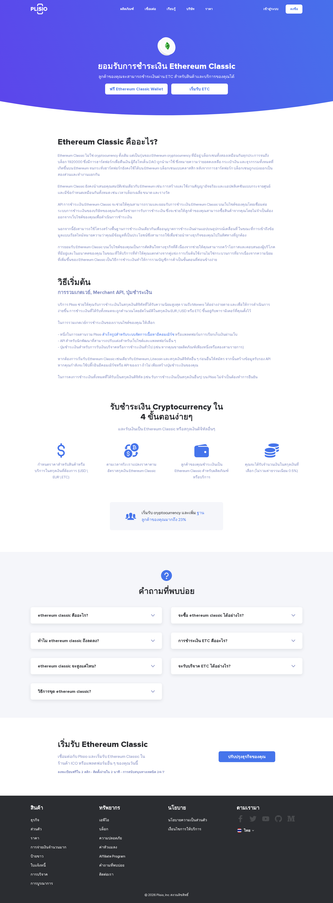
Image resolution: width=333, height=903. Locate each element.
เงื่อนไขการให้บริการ (184, 829)
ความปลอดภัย (110, 838)
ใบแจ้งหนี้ (38, 865)
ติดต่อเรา (106, 874)
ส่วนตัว (36, 829)
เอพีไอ (104, 820)
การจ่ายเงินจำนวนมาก (48, 847)
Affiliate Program (112, 856)
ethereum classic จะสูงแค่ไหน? (67, 666)
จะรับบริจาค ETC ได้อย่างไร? (204, 666)
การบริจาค (39, 874)
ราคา (209, 9)
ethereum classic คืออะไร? (63, 615)
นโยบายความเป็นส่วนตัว (187, 820)
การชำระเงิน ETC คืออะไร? (202, 640)
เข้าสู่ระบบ (270, 9)
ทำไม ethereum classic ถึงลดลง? (68, 640)
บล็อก (103, 829)
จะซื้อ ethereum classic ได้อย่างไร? (211, 615)
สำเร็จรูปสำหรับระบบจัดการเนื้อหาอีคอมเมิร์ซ (138, 334)
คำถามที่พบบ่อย (111, 865)
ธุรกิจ (35, 820)
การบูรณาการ (42, 883)
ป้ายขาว (37, 856)
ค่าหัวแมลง (108, 847)
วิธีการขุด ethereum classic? (64, 691)
